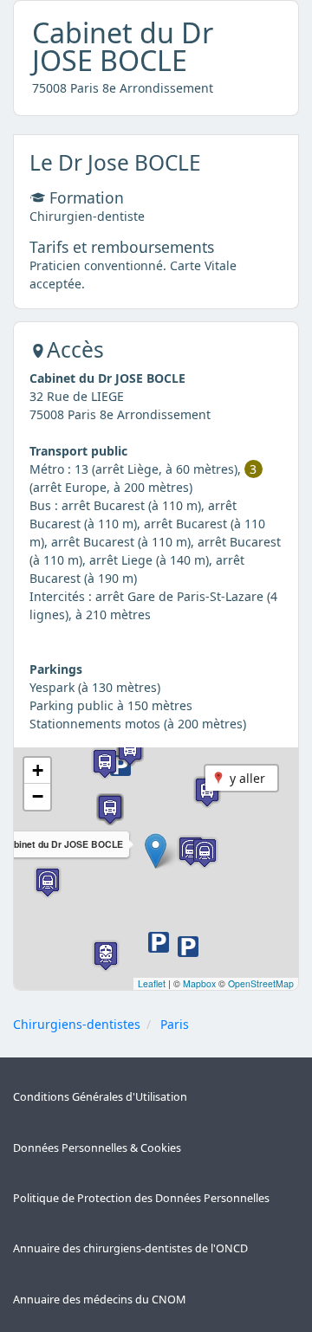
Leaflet (152, 983)
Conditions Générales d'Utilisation (100, 1097)
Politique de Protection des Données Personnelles (141, 1198)
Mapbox (199, 983)
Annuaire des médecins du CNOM (99, 1299)
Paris (174, 1024)
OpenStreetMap (261, 983)
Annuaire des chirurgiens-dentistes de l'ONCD (130, 1248)
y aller (247, 778)
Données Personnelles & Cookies (97, 1148)
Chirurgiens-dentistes (76, 1024)
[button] (155, 851)
